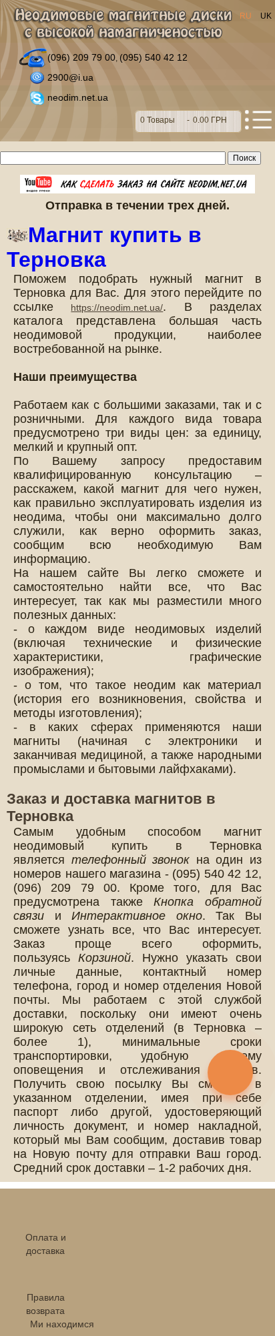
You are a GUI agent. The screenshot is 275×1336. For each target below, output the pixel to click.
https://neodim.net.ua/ (117, 307)
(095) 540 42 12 (153, 57)
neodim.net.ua (77, 97)
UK (266, 16)
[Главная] (122, 24)
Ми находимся (62, 1324)
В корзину (188, 121)
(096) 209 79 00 (81, 57)
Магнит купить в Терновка (104, 247)
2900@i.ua (70, 77)
